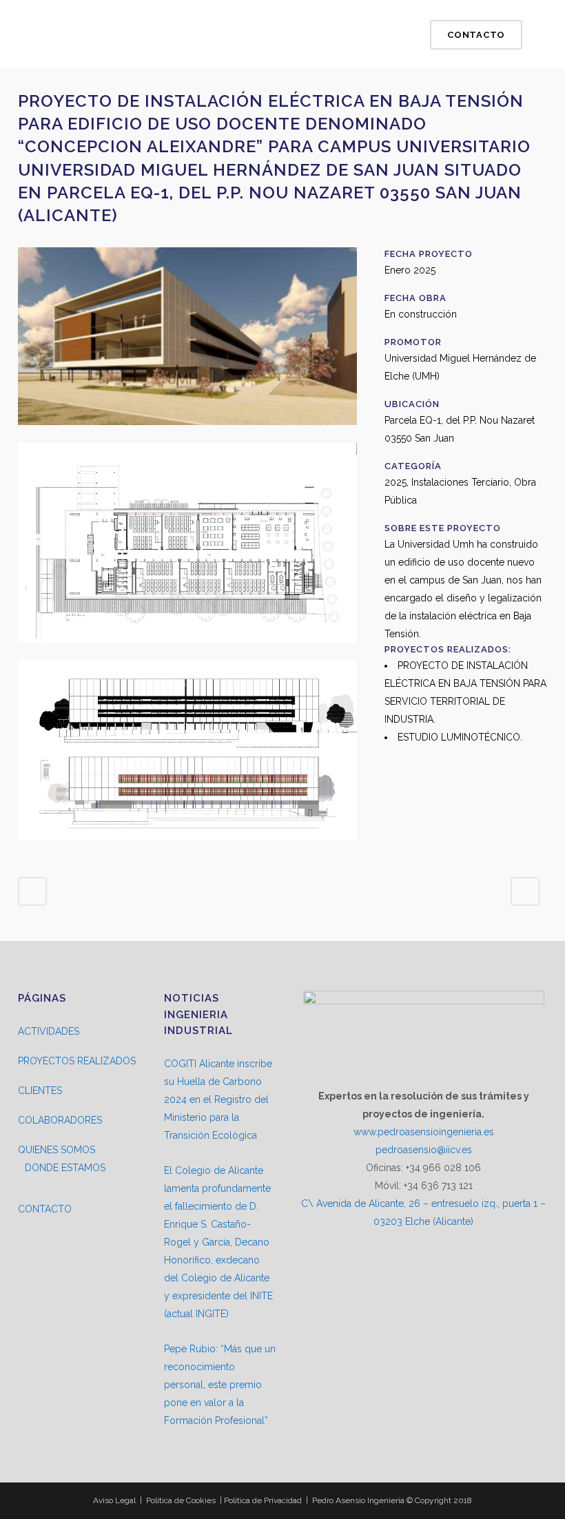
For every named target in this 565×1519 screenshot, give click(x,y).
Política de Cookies (181, 1500)
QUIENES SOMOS (56, 1149)
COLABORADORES (60, 1120)
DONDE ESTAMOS (65, 1167)
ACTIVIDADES (48, 1031)
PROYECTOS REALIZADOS (77, 1060)
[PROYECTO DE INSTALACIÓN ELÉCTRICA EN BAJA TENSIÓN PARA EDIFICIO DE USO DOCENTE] (187, 434)
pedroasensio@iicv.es (424, 1149)
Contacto (476, 35)
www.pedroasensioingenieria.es (423, 1131)
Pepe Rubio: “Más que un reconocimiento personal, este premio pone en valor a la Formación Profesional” (220, 1384)
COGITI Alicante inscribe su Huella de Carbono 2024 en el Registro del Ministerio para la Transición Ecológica (218, 1099)
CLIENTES (40, 1090)
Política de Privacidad (263, 1500)
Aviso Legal (114, 1500)
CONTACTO (45, 1209)
